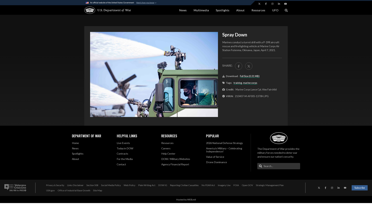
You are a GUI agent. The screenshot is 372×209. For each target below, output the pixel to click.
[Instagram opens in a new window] (272, 4)
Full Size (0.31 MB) (250, 76)
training (238, 82)
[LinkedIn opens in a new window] (279, 4)
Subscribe (359, 187)
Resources (258, 10)
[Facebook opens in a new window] (266, 4)
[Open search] (286, 10)
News (183, 10)
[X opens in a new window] (259, 4)
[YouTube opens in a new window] (285, 4)
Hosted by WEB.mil (186, 199)
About (240, 10)
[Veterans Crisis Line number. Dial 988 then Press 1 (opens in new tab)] (15, 187)
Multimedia (201, 10)
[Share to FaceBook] (238, 66)
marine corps (250, 82)
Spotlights (222, 10)
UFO (275, 10)
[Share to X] (248, 66)
